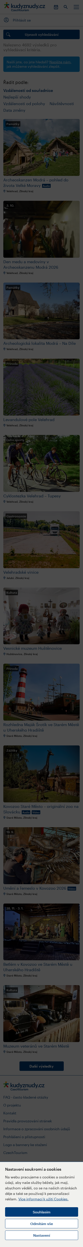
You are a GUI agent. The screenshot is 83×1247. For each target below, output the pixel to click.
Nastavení (41, 1235)
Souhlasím (41, 1212)
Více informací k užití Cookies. (43, 1199)
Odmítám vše (41, 1223)
